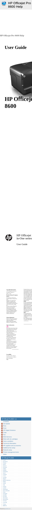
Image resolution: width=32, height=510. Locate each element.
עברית (4, 475)
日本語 (4, 483)
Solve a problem (8, 441)
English (4, 468)
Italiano (4, 481)
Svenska (5, 500)
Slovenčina (5, 497)
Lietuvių (4, 486)
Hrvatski (4, 477)
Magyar (4, 478)
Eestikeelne (5, 471)
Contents (6, 421)
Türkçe (4, 504)
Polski (4, 492)
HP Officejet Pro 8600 (3, 3)
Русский (5, 496)
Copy (4, 432)
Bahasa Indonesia (6, 480)
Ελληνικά (5, 467)
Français (5, 474)
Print (4, 426)
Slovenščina (5, 499)
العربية (4, 460)
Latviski (4, 487)
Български (5, 461)
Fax (4, 434)
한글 (4, 484)
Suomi (4, 473)
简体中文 (5, 505)
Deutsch (4, 465)
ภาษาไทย (5, 502)
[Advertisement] (16, 21)
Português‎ (5, 493)
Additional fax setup (9, 448)
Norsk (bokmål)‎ (6, 490)
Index (5, 454)
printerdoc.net (7, 508)
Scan (4, 428)
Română (4, 495)
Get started (6, 423)
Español (4, 470)
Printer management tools (11, 452)
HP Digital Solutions (9, 430)
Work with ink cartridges (10, 439)
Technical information (9, 443)
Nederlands (5, 489)
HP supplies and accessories (12, 445)
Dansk (4, 464)
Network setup (7, 450)
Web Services (7, 437)
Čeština (4, 463)
